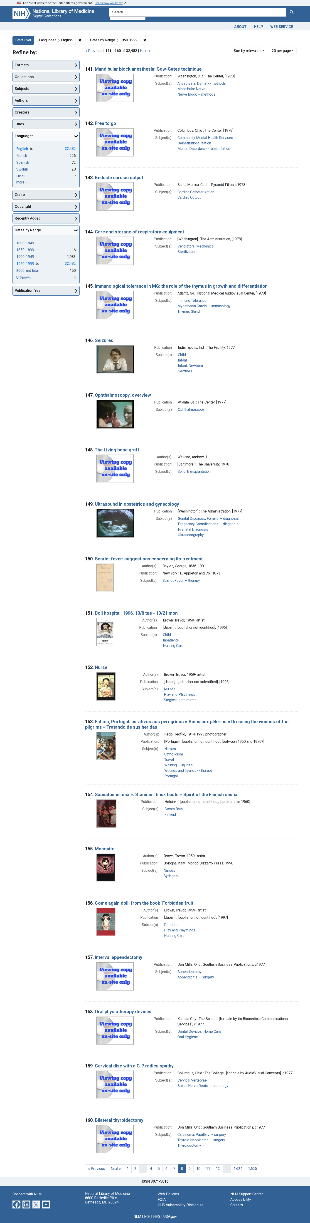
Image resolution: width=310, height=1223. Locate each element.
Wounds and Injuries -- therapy (188, 770)
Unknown (23, 277)
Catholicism (173, 754)
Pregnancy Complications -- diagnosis (208, 524)
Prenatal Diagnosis (193, 529)
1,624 (238, 1168)
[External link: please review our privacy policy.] (16, 1204)
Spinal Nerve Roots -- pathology (202, 1086)
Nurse (101, 667)
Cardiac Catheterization (195, 192)
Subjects (22, 89)
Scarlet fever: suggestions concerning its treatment (149, 559)
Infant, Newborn (190, 366)
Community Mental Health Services (205, 138)
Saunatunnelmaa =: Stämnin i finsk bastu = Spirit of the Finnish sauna (166, 794)
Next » (145, 51)
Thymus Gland (188, 311)
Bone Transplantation (194, 471)
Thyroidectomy (189, 1145)
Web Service (281, 27)
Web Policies (168, 1194)
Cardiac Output (189, 197)
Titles (19, 124)
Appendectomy (189, 972)
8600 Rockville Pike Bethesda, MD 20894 (102, 1200)
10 (198, 1168)
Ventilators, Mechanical (195, 246)
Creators (22, 112)
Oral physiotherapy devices (123, 1011)
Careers (236, 1205)
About (240, 27)
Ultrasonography (191, 535)
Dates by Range (28, 230)
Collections (24, 77)
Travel (169, 760)
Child (182, 355)
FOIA (162, 1199)
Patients (170, 925)
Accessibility (240, 1199)
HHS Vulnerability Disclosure (181, 1205)
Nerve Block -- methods (196, 94)
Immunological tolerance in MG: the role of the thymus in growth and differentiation (181, 286)
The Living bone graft (117, 450)
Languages (24, 136)
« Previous (93, 51)
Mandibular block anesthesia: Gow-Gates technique (148, 69)
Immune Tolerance (192, 300)
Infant (182, 360)
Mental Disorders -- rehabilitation (203, 148)
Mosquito (105, 849)
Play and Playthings (179, 694)
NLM (137, 1216)
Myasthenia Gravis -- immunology (204, 306)
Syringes (171, 876)
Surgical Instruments (180, 700)
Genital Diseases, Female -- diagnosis (208, 518)
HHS (156, 1216)
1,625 (252, 1168)
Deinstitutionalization (194, 143)
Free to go (105, 123)
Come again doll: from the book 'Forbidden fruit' (144, 903)
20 (281, 50)
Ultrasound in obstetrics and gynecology (137, 504)
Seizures (104, 340)
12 (218, 1168)
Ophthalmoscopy (191, 409)
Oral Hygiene (187, 1037)
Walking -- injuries (178, 765)
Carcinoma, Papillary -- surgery (201, 1134)
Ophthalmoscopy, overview (123, 395)
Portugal (171, 776)
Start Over (23, 40)
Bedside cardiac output (119, 177)
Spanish (22, 162)
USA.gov (170, 1216)
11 (208, 1168)
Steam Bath (174, 809)
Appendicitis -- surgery (195, 977)
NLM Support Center (246, 1194)
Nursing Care (173, 646)
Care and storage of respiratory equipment (139, 232)
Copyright (23, 206)
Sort (247, 51)
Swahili (22, 169)
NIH (147, 1216)
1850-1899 (25, 250)
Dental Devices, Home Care (199, 1031)
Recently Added (27, 218)
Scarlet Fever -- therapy (181, 580)
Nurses (169, 689)
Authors (21, 100)
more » (21, 182)
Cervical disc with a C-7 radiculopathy (134, 1066)
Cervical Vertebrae (192, 1080)
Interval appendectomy (118, 957)
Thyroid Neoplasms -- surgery (201, 1140)
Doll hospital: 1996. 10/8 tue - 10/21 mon (136, 613)
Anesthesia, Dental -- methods (201, 83)
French (21, 155)
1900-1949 (25, 257)
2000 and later (27, 270)
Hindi (20, 176)
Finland (170, 814)
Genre (20, 195)
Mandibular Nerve (191, 89)
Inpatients (171, 640)
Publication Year (28, 290)
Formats (22, 65)
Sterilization (187, 252)
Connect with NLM (27, 1194)
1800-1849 (25, 243)
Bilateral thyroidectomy (119, 1120)
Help (258, 27)
